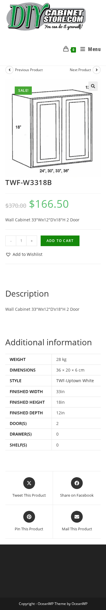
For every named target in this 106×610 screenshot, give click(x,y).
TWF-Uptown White (75, 380)
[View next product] (96, 70)
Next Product (80, 69)
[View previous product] (9, 70)
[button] (93, 86)
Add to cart (60, 240)
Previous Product (29, 69)
